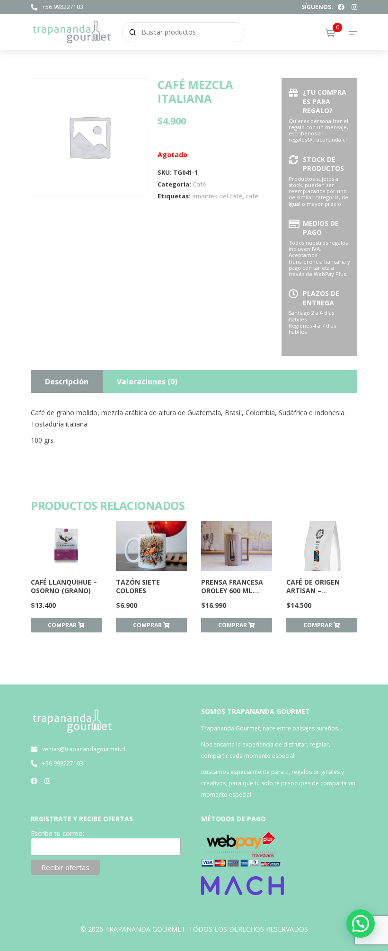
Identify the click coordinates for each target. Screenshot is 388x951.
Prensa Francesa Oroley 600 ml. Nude (232, 591)
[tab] (67, 381)
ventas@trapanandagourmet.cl (83, 749)
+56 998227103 (62, 7)
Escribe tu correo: (57, 833)
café (252, 196)
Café (199, 184)
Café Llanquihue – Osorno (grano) (64, 586)
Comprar (63, 625)
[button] (360, 923)
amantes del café (217, 196)
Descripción (66, 381)
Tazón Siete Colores (138, 586)
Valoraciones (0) (147, 381)
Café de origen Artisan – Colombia (313, 591)
